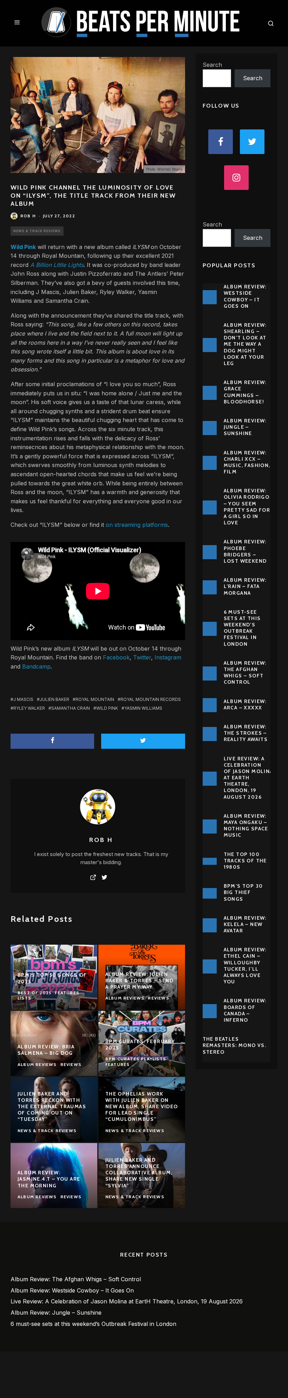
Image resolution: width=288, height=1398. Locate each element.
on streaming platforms (137, 524)
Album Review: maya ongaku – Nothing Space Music (246, 825)
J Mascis (23, 699)
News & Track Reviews (37, 231)
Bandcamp (36, 666)
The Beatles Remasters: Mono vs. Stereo (235, 1045)
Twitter (142, 657)
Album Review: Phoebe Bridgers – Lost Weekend (245, 551)
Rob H (28, 215)
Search (212, 64)
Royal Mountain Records (150, 699)
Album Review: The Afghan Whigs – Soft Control (245, 672)
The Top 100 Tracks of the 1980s (245, 860)
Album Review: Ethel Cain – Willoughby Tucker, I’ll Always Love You (245, 965)
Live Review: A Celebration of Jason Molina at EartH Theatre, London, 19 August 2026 (248, 777)
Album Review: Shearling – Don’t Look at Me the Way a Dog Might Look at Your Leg (245, 344)
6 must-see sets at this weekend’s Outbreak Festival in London (242, 628)
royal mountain (95, 699)
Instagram (168, 657)
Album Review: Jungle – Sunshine (245, 426)
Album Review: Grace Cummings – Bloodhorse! (245, 392)
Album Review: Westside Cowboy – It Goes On (245, 296)
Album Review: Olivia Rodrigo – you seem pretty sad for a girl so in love (247, 506)
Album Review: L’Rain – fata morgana (245, 586)
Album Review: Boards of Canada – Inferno (245, 1010)
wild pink (107, 708)
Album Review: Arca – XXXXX (245, 704)
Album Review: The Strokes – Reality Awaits (246, 732)
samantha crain (70, 708)
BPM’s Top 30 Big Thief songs (243, 892)
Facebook (116, 657)
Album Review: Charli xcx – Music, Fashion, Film (247, 462)
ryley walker (29, 708)
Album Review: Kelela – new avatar (245, 924)
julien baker (54, 699)
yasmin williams (143, 708)
